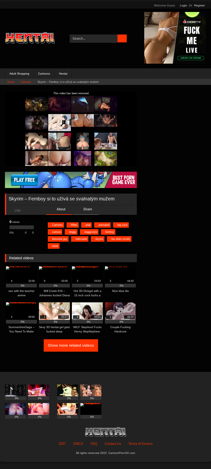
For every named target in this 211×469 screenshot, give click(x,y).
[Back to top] (199, 457)
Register (199, 5)
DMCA (78, 443)
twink (55, 246)
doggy (72, 231)
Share (87, 209)
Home (10, 81)
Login (183, 5)
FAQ (94, 443)
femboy (109, 231)
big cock (122, 224)
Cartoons (44, 73)
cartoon (56, 231)
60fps (74, 224)
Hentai (63, 73)
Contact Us (113, 443)
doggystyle (90, 231)
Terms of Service (140, 443)
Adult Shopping (19, 73)
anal (88, 224)
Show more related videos (71, 345)
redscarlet (81, 238)
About (60, 209)
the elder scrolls (120, 238)
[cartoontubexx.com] (32, 38)
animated (103, 224)
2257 (62, 443)
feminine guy (59, 238)
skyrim (99, 238)
